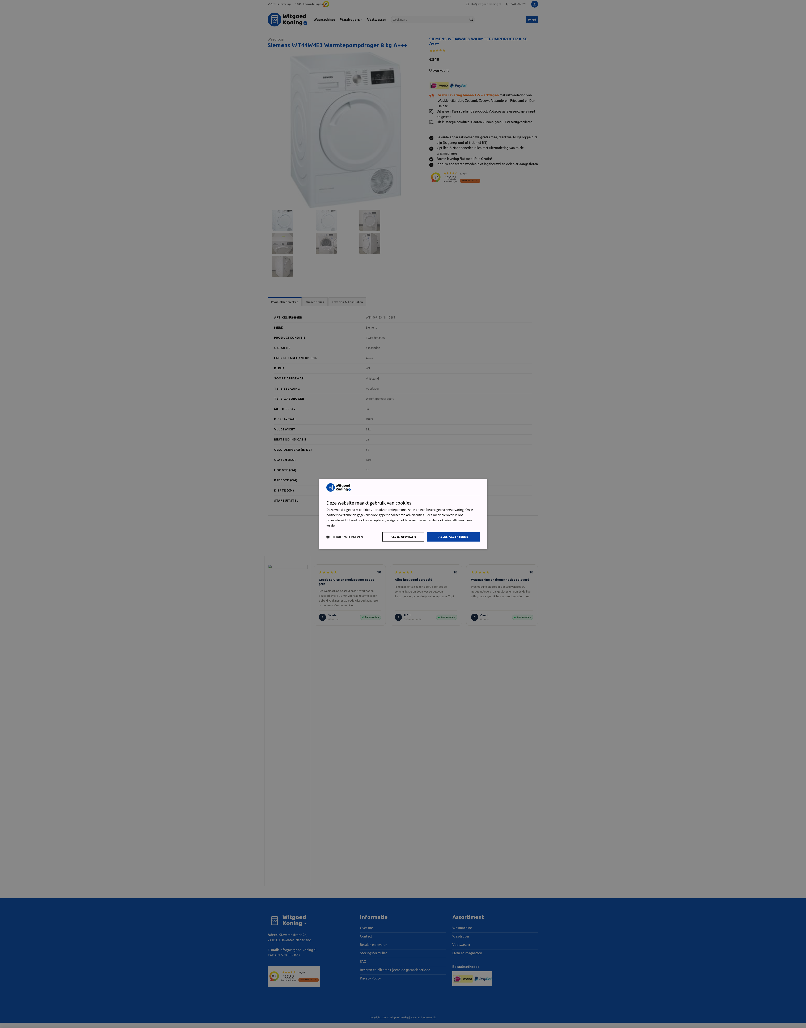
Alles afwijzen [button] (403, 537)
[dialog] (403, 514)
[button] (344, 537)
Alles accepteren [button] (453, 537)
